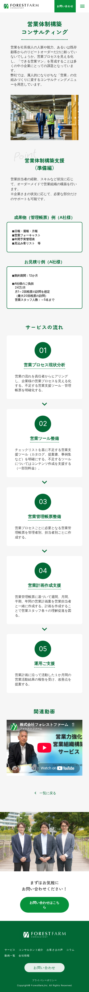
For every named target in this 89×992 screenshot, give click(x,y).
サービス (10, 950)
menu (82, 6)
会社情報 (24, 955)
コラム (70, 950)
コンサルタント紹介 (31, 950)
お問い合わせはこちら (44, 904)
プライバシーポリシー (44, 980)
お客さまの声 (55, 950)
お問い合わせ (44, 968)
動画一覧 (10, 955)
